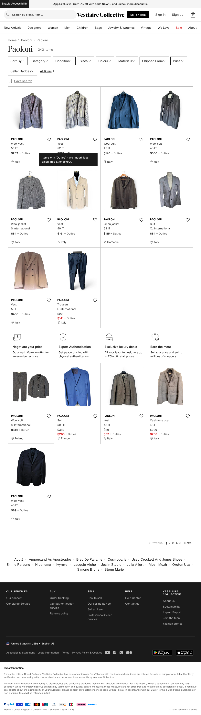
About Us (194, 28)
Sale (179, 28)
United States (40, 709)
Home (12, 40)
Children (83, 28)
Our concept (14, 598)
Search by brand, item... (27, 15)
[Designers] (44, 27)
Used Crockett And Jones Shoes (157, 559)
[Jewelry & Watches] (137, 27)
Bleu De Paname (89, 559)
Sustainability (171, 607)
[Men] (73, 27)
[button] (193, 14)
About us (169, 601)
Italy (72, 709)
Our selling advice (99, 604)
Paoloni (26, 40)
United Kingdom (22, 709)
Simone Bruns (88, 569)
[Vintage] (154, 27)
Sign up (178, 15)
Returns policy (59, 613)
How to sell (95, 598)
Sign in (160, 15)
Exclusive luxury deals (120, 346)
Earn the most (160, 346)
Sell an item (138, 15)
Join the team (172, 618)
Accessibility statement (20, 652)
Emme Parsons (18, 564)
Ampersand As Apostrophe (50, 559)
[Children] (91, 27)
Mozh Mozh (158, 564)
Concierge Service (18, 604)
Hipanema (43, 564)
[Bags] (104, 27)
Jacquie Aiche (85, 564)
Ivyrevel (62, 564)
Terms (65, 652)
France (7, 709)
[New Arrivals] (24, 27)
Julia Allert (135, 564)
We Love (164, 28)
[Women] (61, 27)
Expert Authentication (74, 346)
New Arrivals (12, 28)
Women (53, 28)
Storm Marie (114, 569)
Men (67, 28)
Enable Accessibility (14, 4)
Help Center (133, 598)
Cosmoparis (117, 559)
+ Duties (24, 153)
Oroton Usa (181, 564)
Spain (65, 709)
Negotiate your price (28, 346)
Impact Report (172, 612)
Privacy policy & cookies (87, 652)
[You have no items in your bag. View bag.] (193, 14)
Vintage (146, 28)
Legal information (48, 652)
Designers (34, 28)
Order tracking (59, 598)
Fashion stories (172, 624)
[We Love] (172, 27)
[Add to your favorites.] (48, 139)
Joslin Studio (111, 564)
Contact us (132, 604)
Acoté (19, 559)
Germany (54, 709)
